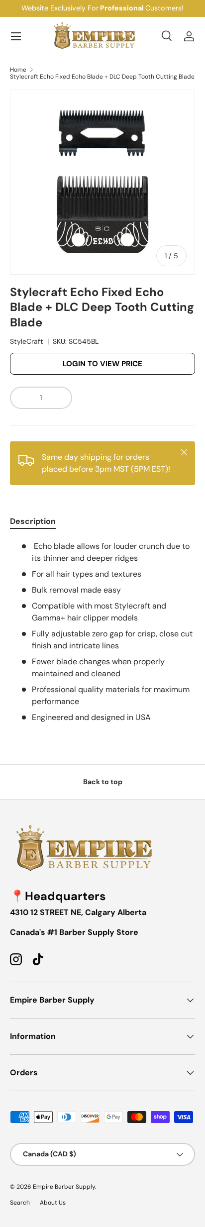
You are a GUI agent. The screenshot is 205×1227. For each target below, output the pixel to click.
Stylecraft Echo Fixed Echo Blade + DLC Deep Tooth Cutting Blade (102, 77)
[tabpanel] (102, 631)
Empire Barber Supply (64, 1187)
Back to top (102, 781)
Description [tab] (33, 521)
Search (20, 1203)
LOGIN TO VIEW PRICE (102, 364)
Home (18, 70)
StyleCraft (26, 341)
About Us (53, 1203)
